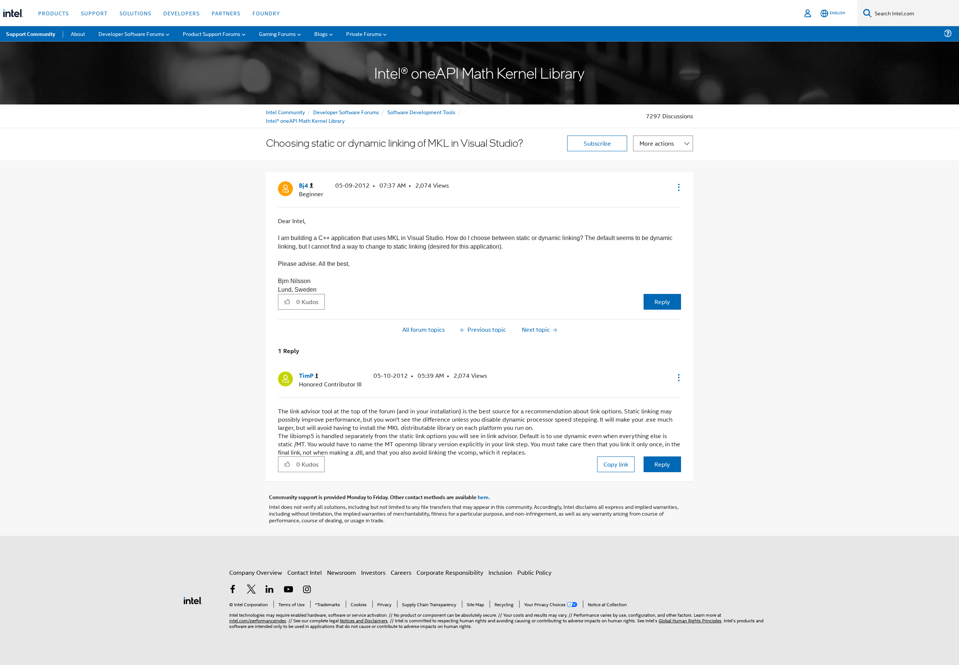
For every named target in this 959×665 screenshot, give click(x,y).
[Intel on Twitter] (251, 590)
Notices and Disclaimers (364, 620)
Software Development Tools (421, 112)
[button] (678, 187)
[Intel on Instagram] (306, 590)
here (483, 497)
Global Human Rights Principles (690, 620)
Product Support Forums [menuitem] (211, 33)
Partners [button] (226, 13)
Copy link (615, 464)
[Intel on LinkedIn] (269, 590)
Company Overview (255, 572)
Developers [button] (181, 13)
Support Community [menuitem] (30, 34)
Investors (373, 572)
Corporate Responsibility (450, 572)
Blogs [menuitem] (321, 33)
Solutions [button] (135, 13)
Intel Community (285, 112)
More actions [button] (656, 143)
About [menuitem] (78, 33)
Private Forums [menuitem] (364, 33)
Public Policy (534, 572)
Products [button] (53, 13)
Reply (662, 301)
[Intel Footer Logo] (193, 599)
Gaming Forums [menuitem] (277, 33)
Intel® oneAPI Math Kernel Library (305, 120)
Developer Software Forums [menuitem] (131, 33)
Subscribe (597, 143)
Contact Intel (304, 572)
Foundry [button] (266, 13)
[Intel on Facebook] (232, 590)
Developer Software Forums (346, 112)
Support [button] (94, 13)
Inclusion (500, 572)
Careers (401, 572)
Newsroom (341, 572)
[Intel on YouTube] (288, 590)
